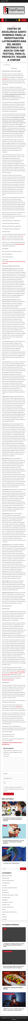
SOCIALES (4, 916)
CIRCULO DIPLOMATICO (8, 880)
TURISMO (4, 919)
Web (4, 782)
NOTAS (3, 909)
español (22, 671)
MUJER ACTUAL (6, 904)
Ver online (24, 20)
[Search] (17, 20)
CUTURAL (13, 26)
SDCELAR (4, 79)
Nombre (5, 773)
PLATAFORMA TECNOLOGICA (9, 912)
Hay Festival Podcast (19, 244)
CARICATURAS (5, 878)
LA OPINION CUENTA (7, 902)
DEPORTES (4, 890)
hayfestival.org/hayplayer (8, 679)
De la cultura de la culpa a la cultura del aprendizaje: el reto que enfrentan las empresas (12, 819)
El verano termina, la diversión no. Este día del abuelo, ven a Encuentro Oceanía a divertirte (13, 842)
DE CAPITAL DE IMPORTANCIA (9, 887)
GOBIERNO (5, 899)
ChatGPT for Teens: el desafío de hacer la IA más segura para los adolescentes (13, 1009)
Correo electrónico (7, 778)
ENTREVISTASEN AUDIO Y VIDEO (10, 895)
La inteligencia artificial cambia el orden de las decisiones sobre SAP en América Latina (13, 945)
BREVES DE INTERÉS (7, 875)
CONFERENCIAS (6, 883)
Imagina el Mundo (14, 672)
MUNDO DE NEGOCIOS (7, 907)
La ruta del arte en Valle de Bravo (11, 863)
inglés (19, 671)
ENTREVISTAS (5, 892)
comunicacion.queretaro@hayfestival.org (12, 742)
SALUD (3, 914)
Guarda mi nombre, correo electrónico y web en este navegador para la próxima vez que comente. (13, 789)
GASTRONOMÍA (6, 897)
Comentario (6, 756)
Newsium (23, 1017)
